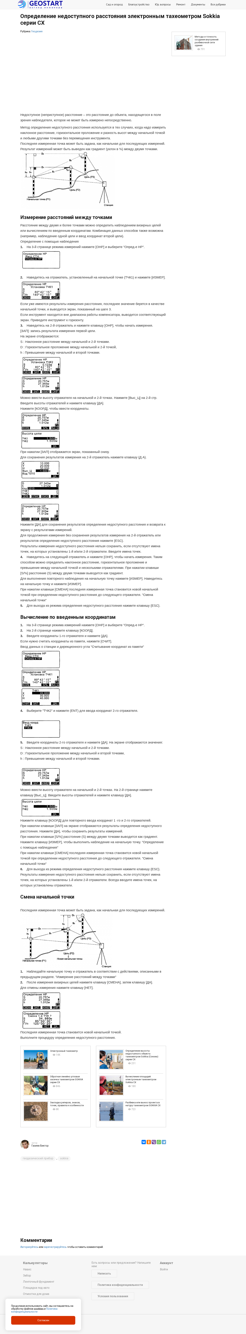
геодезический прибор (38, 1158)
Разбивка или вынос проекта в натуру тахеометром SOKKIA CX (143, 1104)
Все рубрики (218, 4)
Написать (104, 1273)
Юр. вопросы (163, 4)
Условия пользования (113, 1296)
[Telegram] (164, 1142)
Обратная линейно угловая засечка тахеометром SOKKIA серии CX (66, 1079)
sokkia (64, 1158)
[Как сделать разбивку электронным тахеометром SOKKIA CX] (111, 1111)
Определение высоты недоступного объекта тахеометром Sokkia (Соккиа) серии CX (142, 1055)
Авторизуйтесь (29, 1246)
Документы (198, 4)
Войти (164, 1269)
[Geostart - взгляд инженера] (40, 4)
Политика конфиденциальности (120, 1285)
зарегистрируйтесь (55, 1246)
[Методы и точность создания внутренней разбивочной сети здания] (184, 42)
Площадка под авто (36, 1287)
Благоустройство (138, 4)
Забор (27, 1275)
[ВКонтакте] (144, 1142)
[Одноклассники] (149, 1142)
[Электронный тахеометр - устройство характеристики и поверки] (35, 1059)
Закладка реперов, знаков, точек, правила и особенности (67, 1104)
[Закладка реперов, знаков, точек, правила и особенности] (35, 1111)
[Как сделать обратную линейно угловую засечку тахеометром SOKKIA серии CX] (35, 1085)
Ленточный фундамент (38, 1281)
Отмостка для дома (36, 1294)
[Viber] (154, 1142)
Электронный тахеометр (64, 1051)
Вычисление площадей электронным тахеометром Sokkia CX (141, 1079)
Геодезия (37, 31)
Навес (27, 1269)
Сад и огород (114, 4)
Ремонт (180, 4)
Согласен (43, 1320)
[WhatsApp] (159, 1142)
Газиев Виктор (40, 1145)
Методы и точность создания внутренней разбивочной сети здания (206, 41)
